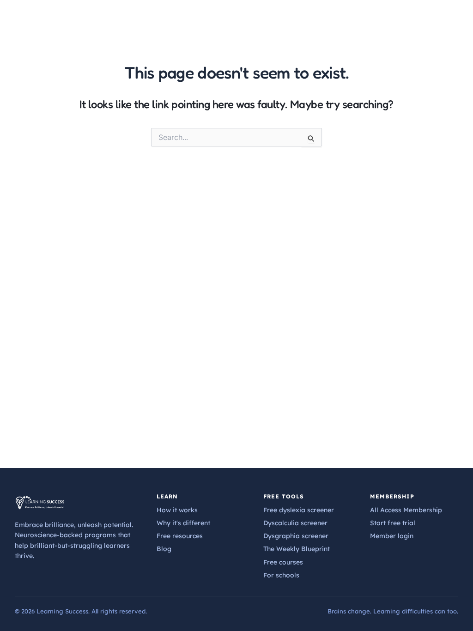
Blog (164, 549)
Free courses (283, 562)
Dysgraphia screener (295, 536)
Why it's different (183, 523)
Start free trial (392, 523)
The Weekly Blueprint (296, 549)
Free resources (180, 536)
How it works (177, 510)
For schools (281, 575)
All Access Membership (406, 510)
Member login (391, 536)
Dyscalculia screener (295, 523)
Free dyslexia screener (298, 510)
